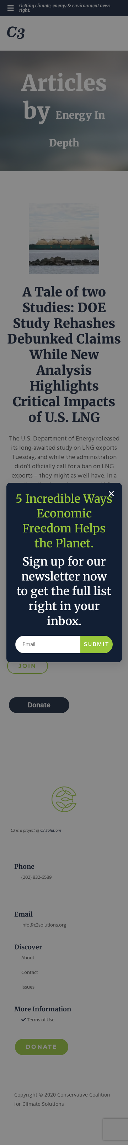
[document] (64, 572)
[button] (111, 493)
